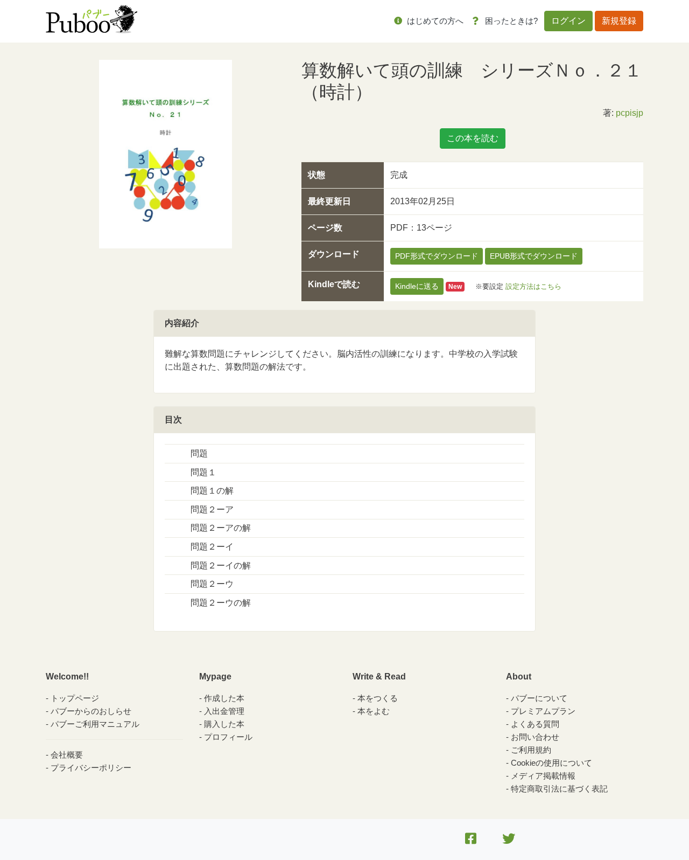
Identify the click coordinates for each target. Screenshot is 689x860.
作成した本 (224, 698)
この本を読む (472, 138)
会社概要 (67, 754)
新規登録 (619, 20)
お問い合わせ (535, 736)
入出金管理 (224, 711)
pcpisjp (629, 112)
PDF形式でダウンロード (436, 256)
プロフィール (228, 736)
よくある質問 (535, 724)
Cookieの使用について (551, 762)
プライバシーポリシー (91, 767)
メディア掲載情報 (543, 775)
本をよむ (373, 711)
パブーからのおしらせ (91, 711)
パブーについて (539, 698)
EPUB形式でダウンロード (534, 256)
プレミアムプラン (543, 711)
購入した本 (224, 724)
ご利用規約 (531, 749)
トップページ (75, 698)
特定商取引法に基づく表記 (559, 788)
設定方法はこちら (533, 286)
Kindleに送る (417, 286)
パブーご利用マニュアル (95, 724)
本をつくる (377, 698)
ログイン (568, 20)
